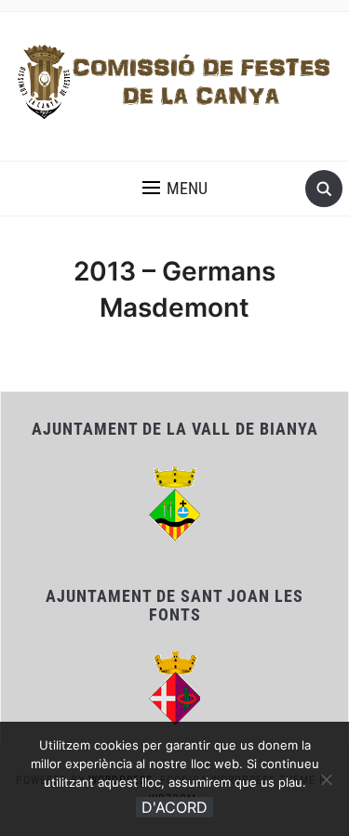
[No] (325, 779)
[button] (175, 188)
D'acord (174, 807)
